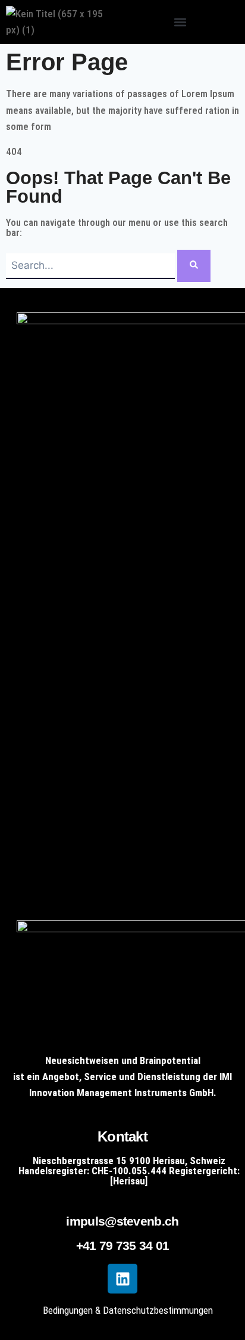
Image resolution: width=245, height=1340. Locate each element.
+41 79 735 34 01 (122, 1245)
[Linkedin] (122, 1279)
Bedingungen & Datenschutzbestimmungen (128, 1310)
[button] (180, 22)
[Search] (194, 266)
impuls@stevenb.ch (122, 1221)
